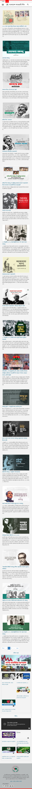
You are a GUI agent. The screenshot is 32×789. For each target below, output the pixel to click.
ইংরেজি (3, 1)
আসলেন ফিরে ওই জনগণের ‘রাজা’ (9, 89)
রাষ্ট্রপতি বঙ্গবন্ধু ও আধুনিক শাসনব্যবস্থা (11, 472)
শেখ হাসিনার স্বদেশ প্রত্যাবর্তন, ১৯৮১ (22, 682)
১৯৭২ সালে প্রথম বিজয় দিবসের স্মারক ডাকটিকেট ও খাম (14, 26)
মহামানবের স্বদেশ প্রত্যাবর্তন (8, 274)
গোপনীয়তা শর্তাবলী (19, 781)
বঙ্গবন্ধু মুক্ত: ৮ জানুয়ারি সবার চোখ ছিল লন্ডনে (12, 406)
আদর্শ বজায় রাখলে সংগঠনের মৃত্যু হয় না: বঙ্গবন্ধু (12, 503)
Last (17, 648)
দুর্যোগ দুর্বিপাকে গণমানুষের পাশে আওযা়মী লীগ (8, 741)
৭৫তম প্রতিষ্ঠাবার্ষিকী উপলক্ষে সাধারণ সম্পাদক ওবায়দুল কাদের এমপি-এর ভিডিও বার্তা (23, 743)
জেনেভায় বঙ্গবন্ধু (5, 58)
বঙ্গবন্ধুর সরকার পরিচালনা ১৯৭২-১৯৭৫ (10, 535)
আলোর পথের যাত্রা (6, 210)
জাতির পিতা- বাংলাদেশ (7, 119)
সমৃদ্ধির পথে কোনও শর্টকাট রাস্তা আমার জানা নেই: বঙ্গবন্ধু (14, 600)
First (3, 648)
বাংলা (7, 1)
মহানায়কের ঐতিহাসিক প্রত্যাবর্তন (9, 151)
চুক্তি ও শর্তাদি (12, 781)
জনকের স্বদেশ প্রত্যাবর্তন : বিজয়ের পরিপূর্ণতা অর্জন (13, 305)
